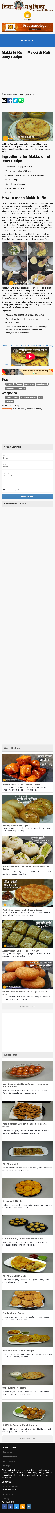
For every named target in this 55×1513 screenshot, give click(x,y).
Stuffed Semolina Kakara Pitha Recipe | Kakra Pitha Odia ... (26, 993)
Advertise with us (10, 1456)
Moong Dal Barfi (10, 1163)
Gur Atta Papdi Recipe (13, 1313)
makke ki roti (29, 384)
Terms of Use (8, 1494)
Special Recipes (12, 397)
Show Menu (29, 40)
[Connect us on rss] (22, 1506)
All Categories (9, 1461)
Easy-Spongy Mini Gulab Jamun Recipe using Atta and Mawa (25, 1085)
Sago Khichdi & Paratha (14, 1387)
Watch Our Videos (10, 1486)
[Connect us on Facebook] (4, 1506)
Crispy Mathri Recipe (12, 1201)
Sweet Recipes (12, 748)
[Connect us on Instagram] (29, 1506)
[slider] (7, 408)
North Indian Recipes (14, 384)
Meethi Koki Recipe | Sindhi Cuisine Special (22, 909)
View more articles (27, 1006)
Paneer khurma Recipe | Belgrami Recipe (21, 784)
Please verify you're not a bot (16, 490)
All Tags (6, 1465)
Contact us (7, 1452)
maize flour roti (42, 384)
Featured (9, 401)
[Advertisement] (27, 70)
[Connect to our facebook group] (10, 1506)
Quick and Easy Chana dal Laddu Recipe (22, 1238)
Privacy (6, 1498)
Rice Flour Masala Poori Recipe (18, 1350)
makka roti (21, 388)
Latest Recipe (11, 1054)
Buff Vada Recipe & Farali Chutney (19, 1425)
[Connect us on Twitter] (16, 1506)
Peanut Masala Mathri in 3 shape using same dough (24, 1125)
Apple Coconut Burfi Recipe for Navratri (20, 950)
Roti (40, 397)
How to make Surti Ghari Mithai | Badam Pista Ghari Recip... (26, 867)
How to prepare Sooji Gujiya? (16, 825)
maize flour (10, 388)
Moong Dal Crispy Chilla (14, 1275)
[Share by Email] (4, 100)
